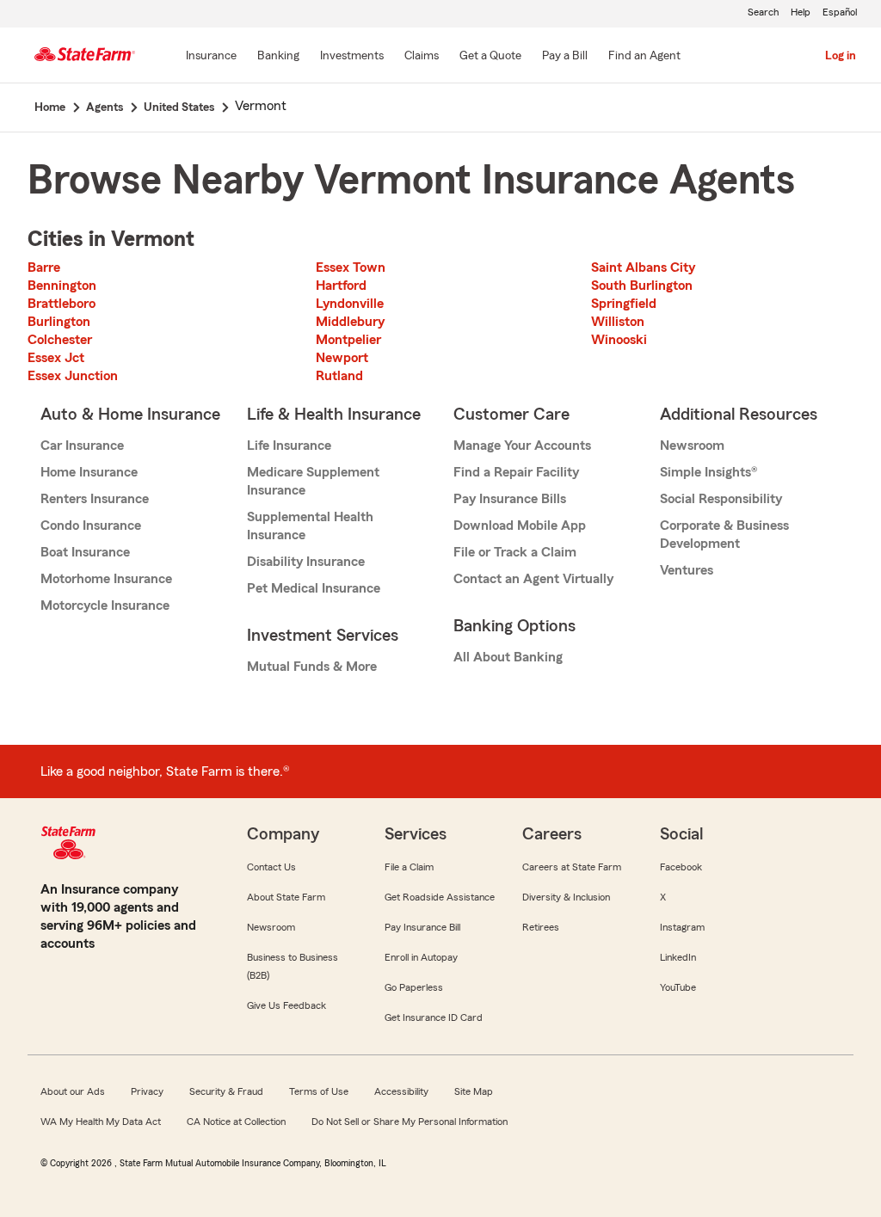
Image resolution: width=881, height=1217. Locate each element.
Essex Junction (73, 376)
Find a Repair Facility (516, 472)
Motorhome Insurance (106, 579)
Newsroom (692, 445)
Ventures (686, 570)
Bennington (62, 285)
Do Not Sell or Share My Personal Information (409, 1121)
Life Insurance (289, 445)
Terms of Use (318, 1091)
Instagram (682, 927)
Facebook (681, 867)
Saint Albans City (643, 267)
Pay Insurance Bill (422, 927)
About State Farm (286, 897)
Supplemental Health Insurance (310, 526)
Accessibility (401, 1091)
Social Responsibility (721, 499)
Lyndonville (350, 303)
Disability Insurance (306, 562)
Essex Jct (56, 358)
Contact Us (271, 867)
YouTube (678, 987)
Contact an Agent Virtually (533, 579)
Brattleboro (61, 303)
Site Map (473, 1091)
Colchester (60, 340)
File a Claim (409, 867)
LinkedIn (678, 957)
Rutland (339, 376)
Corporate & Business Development (724, 534)
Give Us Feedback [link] (286, 1005)
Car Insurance (82, 445)
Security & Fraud (226, 1091)
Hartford (341, 285)
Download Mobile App (519, 525)
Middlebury (350, 322)
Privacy (147, 1091)
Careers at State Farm (571, 867)
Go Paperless (414, 987)
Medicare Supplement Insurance (313, 481)
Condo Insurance (90, 525)
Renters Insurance (94, 499)
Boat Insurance (85, 552)
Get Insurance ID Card (434, 1017)
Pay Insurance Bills (509, 499)
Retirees (540, 927)
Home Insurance (89, 472)
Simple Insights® (708, 472)
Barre (44, 267)
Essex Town (350, 267)
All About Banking (508, 657)
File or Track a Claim (514, 552)
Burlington (59, 322)
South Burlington (642, 285)
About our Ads (72, 1091)
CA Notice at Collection (236, 1121)
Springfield (623, 303)
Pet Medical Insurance (313, 588)
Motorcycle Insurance (104, 605)
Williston (617, 322)
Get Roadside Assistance (440, 897)
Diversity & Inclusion (566, 897)
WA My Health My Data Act (100, 1121)
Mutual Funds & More (312, 666)
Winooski (619, 340)
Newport (342, 358)
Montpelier (348, 340)
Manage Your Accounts (522, 445)
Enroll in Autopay (421, 957)
